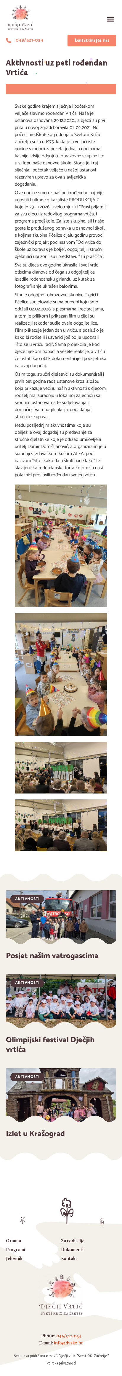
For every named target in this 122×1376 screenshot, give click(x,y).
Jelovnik (14, 1258)
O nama (13, 1241)
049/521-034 (68, 1336)
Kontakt (69, 1258)
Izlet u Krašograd (35, 1134)
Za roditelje (72, 1241)
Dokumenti (72, 1249)
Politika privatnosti (61, 1363)
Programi (15, 1249)
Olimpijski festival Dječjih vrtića (50, 1045)
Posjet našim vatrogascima (52, 956)
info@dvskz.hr (68, 1343)
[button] (110, 19)
